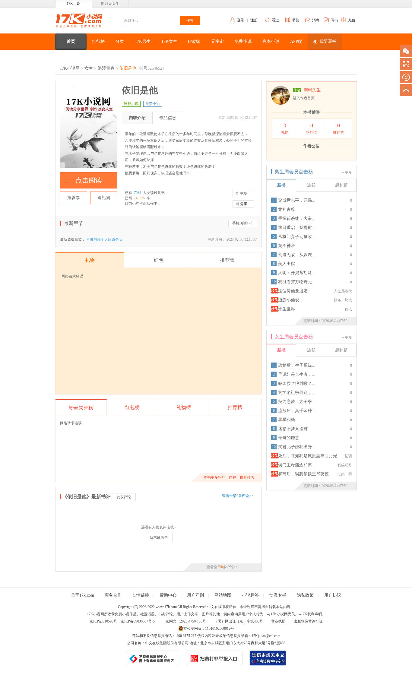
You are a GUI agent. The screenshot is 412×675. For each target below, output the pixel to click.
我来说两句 (159, 537)
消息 (315, 20)
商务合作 (113, 595)
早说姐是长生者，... (296, 374)
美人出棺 (286, 263)
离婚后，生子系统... (296, 365)
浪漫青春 (106, 68)
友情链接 (140, 595)
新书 (281, 185)
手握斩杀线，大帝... (296, 218)
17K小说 (73, 4)
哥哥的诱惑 (288, 438)
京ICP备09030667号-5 (138, 621)
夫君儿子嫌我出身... (296, 447)
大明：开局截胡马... (296, 273)
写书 (334, 20)
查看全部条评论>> (237, 496)
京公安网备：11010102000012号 (208, 628)
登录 (240, 20)
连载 (311, 185)
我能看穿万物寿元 (295, 282)
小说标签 (250, 595)
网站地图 (222, 595)
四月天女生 (110, 4)
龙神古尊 (286, 209)
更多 (348, 172)
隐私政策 (305, 595)
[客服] (406, 77)
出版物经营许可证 (308, 621)
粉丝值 (311, 128)
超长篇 (341, 185)
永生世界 (286, 309)
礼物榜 (183, 407)
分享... (245, 204)
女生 (88, 68)
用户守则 (195, 595)
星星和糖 (286, 419)
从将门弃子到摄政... (296, 236)
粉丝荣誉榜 (81, 407)
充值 (351, 20)
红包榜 (132, 407)
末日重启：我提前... (296, 227)
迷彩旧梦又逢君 (293, 428)
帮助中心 (168, 595)
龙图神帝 (286, 245)
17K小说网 (70, 68)
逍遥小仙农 (288, 300)
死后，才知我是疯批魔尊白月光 (307, 456)
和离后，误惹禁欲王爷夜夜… (305, 474)
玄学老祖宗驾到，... (296, 392)
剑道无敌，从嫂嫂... (296, 254)
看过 (275, 20)
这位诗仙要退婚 (293, 291)
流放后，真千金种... (296, 410)
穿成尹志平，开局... (296, 200)
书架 (295, 20)
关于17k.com (82, 595)
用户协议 (332, 595)
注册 (254, 20)
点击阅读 (88, 180)
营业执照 (278, 621)
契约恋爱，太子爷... (296, 401)
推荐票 (73, 197)
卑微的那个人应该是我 (104, 239)
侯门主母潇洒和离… (297, 465)
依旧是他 (127, 68)
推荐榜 (235, 407)
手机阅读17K (242, 223)
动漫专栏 (277, 595)
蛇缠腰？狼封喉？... (296, 383)
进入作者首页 (304, 98)
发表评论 (123, 497)
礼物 (284, 128)
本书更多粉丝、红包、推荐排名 (229, 477)
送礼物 (103, 197)
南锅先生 (312, 90)
